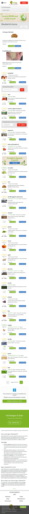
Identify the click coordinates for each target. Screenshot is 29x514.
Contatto (21, 496)
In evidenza (18, 46)
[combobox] (24, 27)
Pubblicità (21, 500)
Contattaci (15, 422)
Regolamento (7, 496)
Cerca (23, 125)
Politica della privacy (21, 498)
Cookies (7, 498)
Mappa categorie (8, 500)
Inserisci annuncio (24, 3)
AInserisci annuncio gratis (14, 401)
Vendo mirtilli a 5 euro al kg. (14, 342)
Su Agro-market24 (15, 492)
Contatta (23, 82)
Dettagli (12, 46)
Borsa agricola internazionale (13, 4)
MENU (5, 2)
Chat (14, 494)
